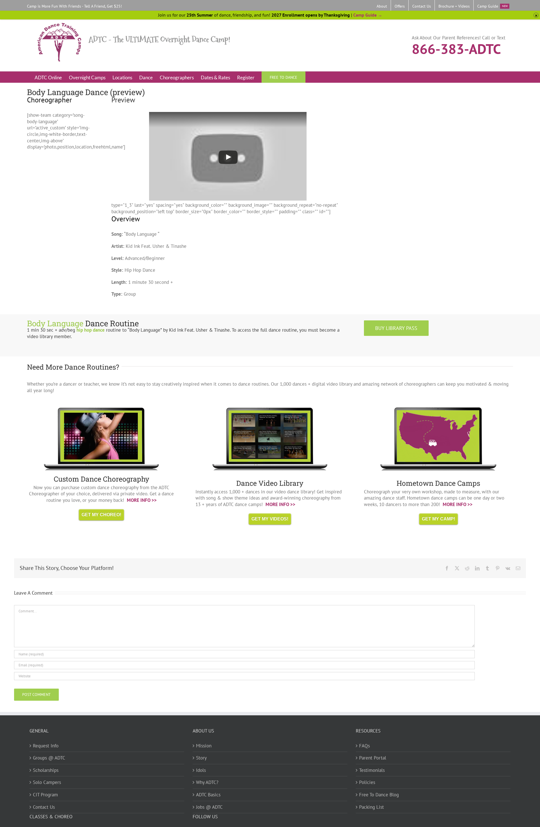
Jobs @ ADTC (209, 807)
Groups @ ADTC (49, 758)
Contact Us (44, 807)
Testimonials (372, 770)
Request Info (45, 746)
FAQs (364, 746)
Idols (201, 770)
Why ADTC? (207, 782)
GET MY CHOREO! (101, 514)
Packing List (371, 807)
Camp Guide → (367, 15)
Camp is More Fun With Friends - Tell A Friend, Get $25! (74, 6)
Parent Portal (372, 758)
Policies (367, 782)
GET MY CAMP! (438, 518)
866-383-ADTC (456, 48)
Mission (204, 746)
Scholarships (45, 770)
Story (201, 758)
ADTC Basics (208, 795)
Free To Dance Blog (379, 795)
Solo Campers (47, 782)
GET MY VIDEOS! (269, 518)
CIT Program (45, 795)
